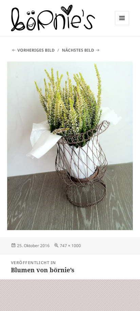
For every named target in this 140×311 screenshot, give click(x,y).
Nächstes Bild (78, 50)
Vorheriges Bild (36, 50)
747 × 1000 (70, 245)
